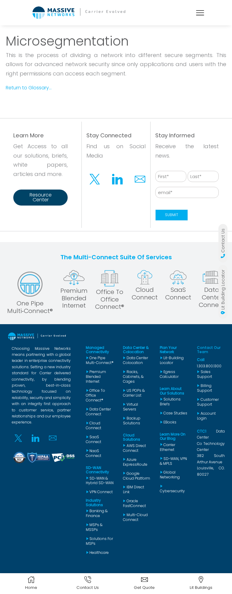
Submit (171, 214)
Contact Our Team (209, 349)
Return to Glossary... (29, 87)
